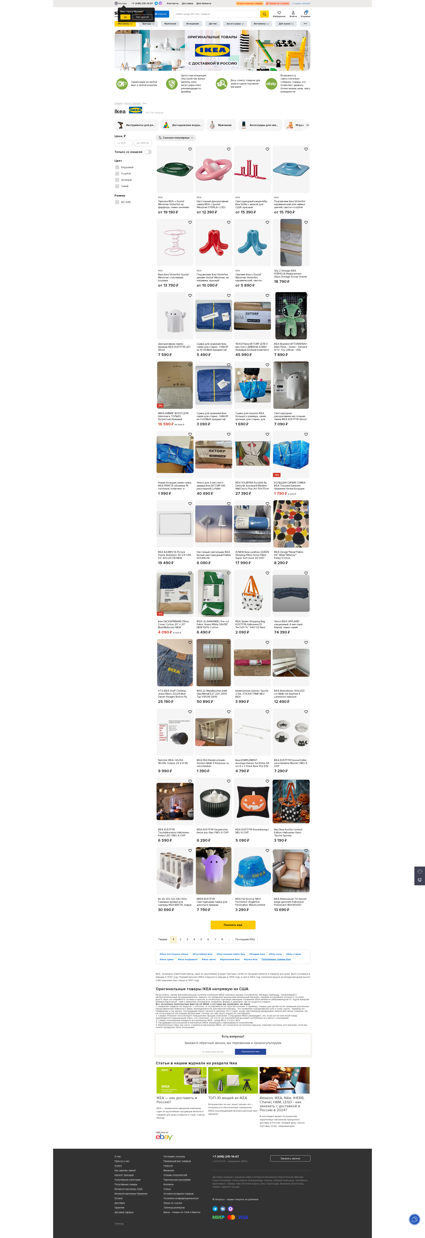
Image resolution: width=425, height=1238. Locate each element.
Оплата (119, 1198)
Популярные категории (128, 1179)
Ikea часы (276, 954)
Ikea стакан (294, 954)
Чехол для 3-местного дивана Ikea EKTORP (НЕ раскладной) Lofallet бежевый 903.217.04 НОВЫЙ (214, 487)
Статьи (167, 1189)
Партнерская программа (177, 1179)
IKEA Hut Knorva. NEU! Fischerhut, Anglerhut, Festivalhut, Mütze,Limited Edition (250, 903)
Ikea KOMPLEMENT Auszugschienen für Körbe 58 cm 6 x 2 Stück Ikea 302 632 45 (252, 765)
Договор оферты (124, 1212)
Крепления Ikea (230, 959)
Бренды (146, 23)
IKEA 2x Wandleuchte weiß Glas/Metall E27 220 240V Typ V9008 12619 (212, 693)
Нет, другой (142, 17)
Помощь (119, 1223)
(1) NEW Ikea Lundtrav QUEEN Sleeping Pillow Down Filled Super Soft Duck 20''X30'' (252, 555)
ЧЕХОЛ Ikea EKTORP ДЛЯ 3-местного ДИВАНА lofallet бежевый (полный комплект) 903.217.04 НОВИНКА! (252, 348)
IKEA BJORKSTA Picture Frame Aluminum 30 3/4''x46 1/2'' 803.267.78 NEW (174, 555)
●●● (305, 23)
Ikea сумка (167, 959)
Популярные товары (126, 1184)
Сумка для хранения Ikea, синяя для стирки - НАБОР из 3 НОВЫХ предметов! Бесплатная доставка (212, 418)
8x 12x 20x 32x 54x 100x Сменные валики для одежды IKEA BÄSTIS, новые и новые (175, 903)
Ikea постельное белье (174, 954)
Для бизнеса (203, 3)
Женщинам (192, 23)
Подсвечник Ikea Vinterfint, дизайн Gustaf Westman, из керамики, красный (213, 277)
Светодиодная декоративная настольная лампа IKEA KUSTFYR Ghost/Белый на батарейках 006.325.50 (290, 419)
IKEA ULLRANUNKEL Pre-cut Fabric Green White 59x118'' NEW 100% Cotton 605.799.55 (213, 626)
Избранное (279, 16)
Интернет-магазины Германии (131, 1193)
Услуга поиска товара (249, 3)
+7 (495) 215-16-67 (142, 3)
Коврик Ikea (258, 954)
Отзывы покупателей (175, 1175)
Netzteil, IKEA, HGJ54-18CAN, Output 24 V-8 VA (173, 762)
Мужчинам (170, 23)
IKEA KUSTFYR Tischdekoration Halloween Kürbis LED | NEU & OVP (173, 832)
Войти (293, 16)
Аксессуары (234, 23)
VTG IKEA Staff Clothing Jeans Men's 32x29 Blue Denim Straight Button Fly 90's (172, 695)
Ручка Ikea (251, 959)
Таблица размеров (174, 1207)
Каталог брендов (124, 1175)
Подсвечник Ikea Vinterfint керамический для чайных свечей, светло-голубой (289, 204)
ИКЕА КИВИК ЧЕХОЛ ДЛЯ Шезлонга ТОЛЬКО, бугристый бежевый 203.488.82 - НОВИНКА (173, 418)
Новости (168, 1165)
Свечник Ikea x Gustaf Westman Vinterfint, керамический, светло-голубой (249, 279)
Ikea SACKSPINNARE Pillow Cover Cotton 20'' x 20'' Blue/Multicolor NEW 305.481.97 (173, 626)
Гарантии (119, 1207)
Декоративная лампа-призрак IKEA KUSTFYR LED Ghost (174, 347)
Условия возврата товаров (179, 1193)
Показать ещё (233, 925)
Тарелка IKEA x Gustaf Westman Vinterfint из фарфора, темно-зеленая (173, 204)
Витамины (260, 23)
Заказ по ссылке (279, 3)
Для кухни (284, 23)
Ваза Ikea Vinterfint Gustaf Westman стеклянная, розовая (173, 277)
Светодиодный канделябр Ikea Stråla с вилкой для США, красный (251, 204)
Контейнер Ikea (203, 954)
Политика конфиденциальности (181, 1198)
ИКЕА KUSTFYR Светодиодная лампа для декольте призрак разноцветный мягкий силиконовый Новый (212, 905)
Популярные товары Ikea (276, 959)
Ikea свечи (209, 959)
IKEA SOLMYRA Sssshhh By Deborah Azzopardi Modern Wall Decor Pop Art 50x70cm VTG (252, 487)
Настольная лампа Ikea (231, 954)
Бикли (167, 1212)
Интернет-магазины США (128, 1189)
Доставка (187, 3)
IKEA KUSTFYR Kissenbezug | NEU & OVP (252, 831)
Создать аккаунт (301, 3)
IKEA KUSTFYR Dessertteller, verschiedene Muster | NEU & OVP (290, 763)
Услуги (118, 1165)
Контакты (172, 3)
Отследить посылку (174, 1156)
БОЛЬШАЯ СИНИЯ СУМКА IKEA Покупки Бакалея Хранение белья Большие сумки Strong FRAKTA (289, 487)
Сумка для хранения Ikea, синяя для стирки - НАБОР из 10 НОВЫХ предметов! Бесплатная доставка (212, 348)
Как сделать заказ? (125, 1170)
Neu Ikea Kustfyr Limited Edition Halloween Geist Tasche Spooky (288, 832)
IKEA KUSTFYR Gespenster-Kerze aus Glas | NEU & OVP (213, 831)
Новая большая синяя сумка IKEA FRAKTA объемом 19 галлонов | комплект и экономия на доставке (174, 487)
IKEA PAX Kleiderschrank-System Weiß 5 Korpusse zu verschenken (213, 763)
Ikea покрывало (188, 959)
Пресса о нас (122, 1161)
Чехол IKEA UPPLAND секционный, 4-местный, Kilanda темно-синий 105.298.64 (288, 626)
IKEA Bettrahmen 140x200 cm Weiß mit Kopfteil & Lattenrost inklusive (289, 693)
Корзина (305, 14)
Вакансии (169, 1170)
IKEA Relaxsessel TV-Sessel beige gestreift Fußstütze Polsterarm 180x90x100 (290, 902)
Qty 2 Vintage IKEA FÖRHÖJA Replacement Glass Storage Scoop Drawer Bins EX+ (290, 275)
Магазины (123, 23)
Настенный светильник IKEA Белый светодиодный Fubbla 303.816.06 (214, 555)
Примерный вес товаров (177, 1161)
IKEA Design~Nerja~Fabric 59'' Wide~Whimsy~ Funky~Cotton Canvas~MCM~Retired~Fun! (289, 556)
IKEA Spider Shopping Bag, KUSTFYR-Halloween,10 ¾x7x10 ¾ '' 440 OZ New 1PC (250, 626)
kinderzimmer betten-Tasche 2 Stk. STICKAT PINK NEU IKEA (251, 693)
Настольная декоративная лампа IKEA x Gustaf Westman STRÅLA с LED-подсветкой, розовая (212, 206)
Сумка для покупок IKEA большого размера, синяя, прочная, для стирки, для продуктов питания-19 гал (250, 418)
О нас (118, 1156)
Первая (162, 939)
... (229, 939)
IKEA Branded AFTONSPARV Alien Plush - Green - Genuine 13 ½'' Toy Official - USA (290, 347)
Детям (213, 23)
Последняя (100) (245, 939)
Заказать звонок (290, 1158)
